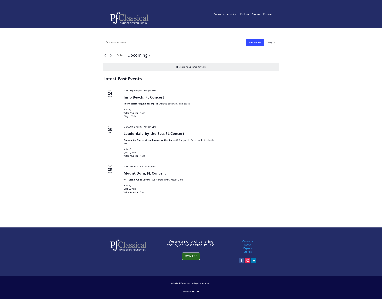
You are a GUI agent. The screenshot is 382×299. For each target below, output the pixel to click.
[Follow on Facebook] (241, 260)
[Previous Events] (105, 55)
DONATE (191, 256)
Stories (256, 14)
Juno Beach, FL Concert (144, 97)
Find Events (255, 42)
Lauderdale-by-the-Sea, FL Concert (154, 133)
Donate (267, 14)
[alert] (191, 67)
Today (120, 55)
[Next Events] (111, 55)
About (230, 14)
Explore (244, 14)
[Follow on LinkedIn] (253, 260)
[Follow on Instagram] (247, 260)
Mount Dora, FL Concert (145, 173)
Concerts (219, 14)
